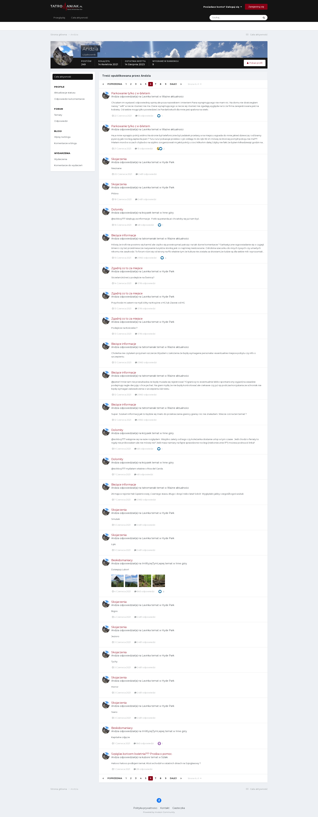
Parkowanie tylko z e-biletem (130, 93)
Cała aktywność (79, 17)
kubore (146, 757)
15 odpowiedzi (145, 115)
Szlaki (164, 757)
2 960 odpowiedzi (147, 257)
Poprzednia (114, 84)
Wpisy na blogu (62, 137)
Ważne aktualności (173, 96)
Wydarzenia (60, 159)
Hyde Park (168, 162)
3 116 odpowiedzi (146, 283)
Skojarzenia (119, 159)
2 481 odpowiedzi (147, 174)
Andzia (115, 96)
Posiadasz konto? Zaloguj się (221, 6)
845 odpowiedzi (145, 591)
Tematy (58, 114)
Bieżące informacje (123, 235)
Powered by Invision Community (159, 812)
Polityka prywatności (145, 808)
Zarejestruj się (256, 6)
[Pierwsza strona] (103, 84)
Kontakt (164, 808)
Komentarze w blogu (65, 143)
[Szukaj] (263, 17)
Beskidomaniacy (122, 560)
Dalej (173, 84)
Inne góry (168, 212)
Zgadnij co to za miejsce (127, 268)
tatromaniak (149, 238)
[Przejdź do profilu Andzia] (105, 95)
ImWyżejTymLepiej (153, 563)
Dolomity (117, 209)
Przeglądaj (59, 17)
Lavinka (146, 96)
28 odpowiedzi (144, 769)
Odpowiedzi (61, 121)
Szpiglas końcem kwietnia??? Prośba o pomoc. (141, 753)
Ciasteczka (178, 808)
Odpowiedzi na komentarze (69, 99)
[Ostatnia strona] (181, 84)
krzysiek (146, 212)
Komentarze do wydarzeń (68, 165)
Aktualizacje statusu (246, 17)
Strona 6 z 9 (194, 84)
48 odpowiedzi (145, 224)
